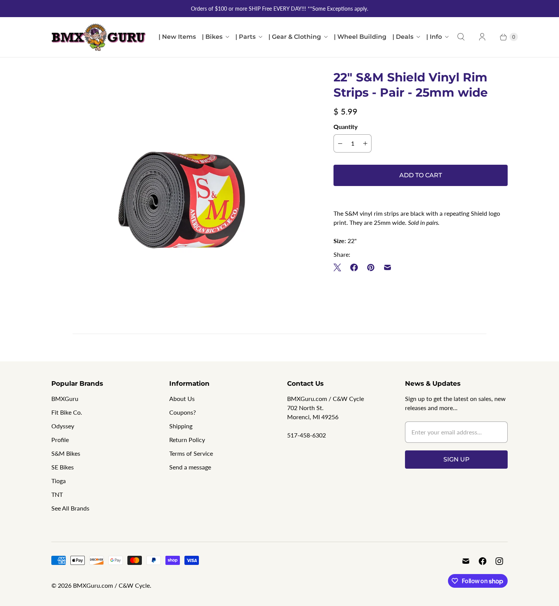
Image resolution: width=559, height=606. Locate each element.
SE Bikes (62, 467)
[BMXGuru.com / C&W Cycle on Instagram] (499, 561)
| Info (434, 36)
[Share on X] (339, 267)
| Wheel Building (360, 36)
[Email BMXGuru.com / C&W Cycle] (465, 561)
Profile (60, 439)
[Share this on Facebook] (354, 267)
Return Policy (187, 439)
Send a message (190, 467)
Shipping (180, 425)
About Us (182, 398)
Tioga (58, 480)
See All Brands (70, 508)
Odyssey (62, 425)
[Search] (461, 37)
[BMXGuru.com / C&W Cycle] (98, 37)
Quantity (345, 126)
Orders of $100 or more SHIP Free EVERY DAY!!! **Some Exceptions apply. (279, 8)
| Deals (402, 36)
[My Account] (482, 37)
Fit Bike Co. (66, 412)
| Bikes (212, 36)
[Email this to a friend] (387, 267)
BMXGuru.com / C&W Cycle (111, 585)
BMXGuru (64, 398)
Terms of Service (191, 453)
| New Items (177, 36)
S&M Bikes (65, 453)
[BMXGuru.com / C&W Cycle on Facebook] (482, 561)
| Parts (245, 36)
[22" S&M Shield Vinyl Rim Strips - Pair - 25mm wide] (181, 200)
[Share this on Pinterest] (370, 267)
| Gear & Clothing (294, 36)
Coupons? (182, 412)
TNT (57, 494)
